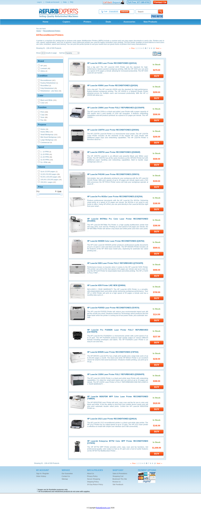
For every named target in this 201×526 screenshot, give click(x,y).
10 (154, 48)
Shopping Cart (118, 476)
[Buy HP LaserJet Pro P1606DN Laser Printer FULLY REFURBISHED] (156, 344)
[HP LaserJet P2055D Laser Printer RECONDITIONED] (77, 321)
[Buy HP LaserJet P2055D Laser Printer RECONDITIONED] (156, 322)
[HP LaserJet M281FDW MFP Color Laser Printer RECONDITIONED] (77, 410)
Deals (108, 22)
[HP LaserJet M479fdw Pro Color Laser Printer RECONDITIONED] (77, 232)
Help (65, 2)
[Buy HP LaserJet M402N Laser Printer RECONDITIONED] (156, 367)
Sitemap (65, 479)
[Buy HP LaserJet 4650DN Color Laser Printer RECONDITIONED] (156, 256)
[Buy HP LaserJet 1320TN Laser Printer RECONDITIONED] (156, 145)
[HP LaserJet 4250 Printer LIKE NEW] (77, 298)
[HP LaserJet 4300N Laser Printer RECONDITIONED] (77, 99)
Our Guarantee (67, 474)
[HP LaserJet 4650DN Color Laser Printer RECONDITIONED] (77, 254)
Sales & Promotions (120, 474)
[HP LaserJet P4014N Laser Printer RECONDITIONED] (77, 187)
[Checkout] (124, 11)
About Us (90, 474)
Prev (133, 48)
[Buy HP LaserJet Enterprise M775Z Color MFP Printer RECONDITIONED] (156, 456)
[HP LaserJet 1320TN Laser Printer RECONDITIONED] (77, 143)
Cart (111, 11)
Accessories (129, 22)
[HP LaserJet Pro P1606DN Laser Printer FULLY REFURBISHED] (77, 343)
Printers (87, 22)
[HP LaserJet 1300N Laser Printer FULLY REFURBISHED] (77, 121)
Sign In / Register (42, 474)
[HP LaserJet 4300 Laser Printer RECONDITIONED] (77, 76)
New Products (150, 22)
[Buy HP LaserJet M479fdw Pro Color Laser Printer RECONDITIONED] (156, 233)
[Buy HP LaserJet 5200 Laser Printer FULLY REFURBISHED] (156, 278)
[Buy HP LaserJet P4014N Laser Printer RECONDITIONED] (156, 189)
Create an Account (52, 2)
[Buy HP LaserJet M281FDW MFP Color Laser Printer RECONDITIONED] (156, 411)
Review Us (117, 482)
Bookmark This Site (120, 479)
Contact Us (66, 476)
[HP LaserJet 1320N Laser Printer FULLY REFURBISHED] (77, 387)
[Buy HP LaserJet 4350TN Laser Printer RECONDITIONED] (156, 167)
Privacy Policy (92, 476)
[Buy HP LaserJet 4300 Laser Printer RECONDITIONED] (156, 78)
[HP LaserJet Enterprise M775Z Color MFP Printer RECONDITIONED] (77, 454)
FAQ (71, 2)
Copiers (66, 22)
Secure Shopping (93, 479)
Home (45, 22)
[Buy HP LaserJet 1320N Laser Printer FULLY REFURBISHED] (156, 389)
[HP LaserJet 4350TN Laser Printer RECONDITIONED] (77, 165)
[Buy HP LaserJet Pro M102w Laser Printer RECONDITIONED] (156, 211)
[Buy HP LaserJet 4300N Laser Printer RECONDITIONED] (156, 100)
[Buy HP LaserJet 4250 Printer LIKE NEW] (156, 300)
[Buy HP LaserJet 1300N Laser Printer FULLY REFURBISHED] (156, 122)
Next (157, 48)
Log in (39, 2)
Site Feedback (118, 484)
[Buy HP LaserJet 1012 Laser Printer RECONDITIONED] (156, 433)
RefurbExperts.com (103, 508)
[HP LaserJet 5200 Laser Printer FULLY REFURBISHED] (77, 276)
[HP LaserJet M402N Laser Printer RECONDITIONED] (77, 365)
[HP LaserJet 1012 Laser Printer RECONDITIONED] (77, 432)
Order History (41, 476)
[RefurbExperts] (59, 17)
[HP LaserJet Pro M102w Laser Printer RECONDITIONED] (77, 210)
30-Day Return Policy (95, 484)
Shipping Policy (93, 482)
